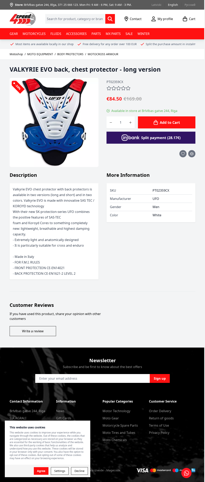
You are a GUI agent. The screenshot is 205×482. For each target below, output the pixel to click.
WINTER (144, 34)
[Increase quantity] (130, 122)
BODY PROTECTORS (70, 54)
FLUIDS (55, 34)
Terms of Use (159, 425)
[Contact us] (186, 473)
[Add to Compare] (191, 153)
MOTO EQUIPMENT (40, 54)
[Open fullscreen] (54, 122)
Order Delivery (160, 411)
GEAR (14, 34)
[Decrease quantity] (111, 122)
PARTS (96, 34)
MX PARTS (113, 34)
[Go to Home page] (23, 18)
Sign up (160, 378)
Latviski (156, 5)
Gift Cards (63, 418)
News (60, 411)
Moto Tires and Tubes (118, 432)
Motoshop (16, 54)
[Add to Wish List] (183, 153)
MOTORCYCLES (34, 34)
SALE (129, 34)
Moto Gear (110, 418)
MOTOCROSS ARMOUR (103, 54)
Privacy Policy (159, 432)
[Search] (110, 19)
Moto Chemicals (114, 440)
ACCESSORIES (76, 34)
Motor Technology (116, 411)
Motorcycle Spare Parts (120, 425)
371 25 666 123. (68, 5)
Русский (190, 5)
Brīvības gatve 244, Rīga (40, 5)
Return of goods (161, 418)
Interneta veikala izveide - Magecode (95, 470)
